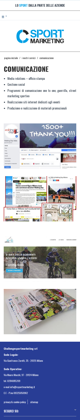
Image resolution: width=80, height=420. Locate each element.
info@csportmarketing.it (22, 387)
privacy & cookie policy (15, 402)
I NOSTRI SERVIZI (29, 58)
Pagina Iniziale (11, 58)
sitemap (34, 402)
